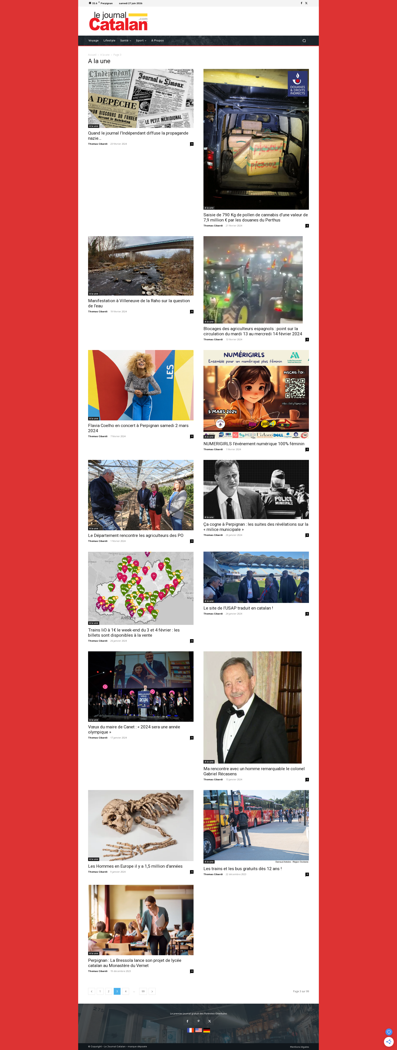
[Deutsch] (206, 1032)
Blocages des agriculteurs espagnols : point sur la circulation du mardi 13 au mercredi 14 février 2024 (252, 331)
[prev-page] (91, 991)
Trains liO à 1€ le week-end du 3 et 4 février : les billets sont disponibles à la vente (134, 633)
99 (143, 991)
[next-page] (152, 991)
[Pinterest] (198, 1021)
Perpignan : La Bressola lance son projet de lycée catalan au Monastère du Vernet (134, 963)
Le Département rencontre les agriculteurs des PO (135, 535)
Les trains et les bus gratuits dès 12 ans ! (242, 868)
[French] (190, 1032)
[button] (304, 41)
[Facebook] (301, 3)
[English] (198, 1032)
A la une (105, 55)
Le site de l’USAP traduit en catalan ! (238, 608)
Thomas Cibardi (98, 143)
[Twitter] (306, 3)
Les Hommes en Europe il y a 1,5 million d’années (135, 866)
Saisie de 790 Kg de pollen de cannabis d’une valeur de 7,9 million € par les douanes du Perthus (255, 217)
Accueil (92, 55)
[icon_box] (149, 3)
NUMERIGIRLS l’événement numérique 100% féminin (253, 443)
